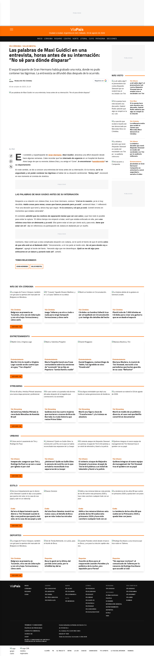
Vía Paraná (90, 606)
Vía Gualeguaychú (92, 612)
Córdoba (48, 39)
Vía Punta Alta (50, 600)
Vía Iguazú (89, 594)
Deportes (109, 610)
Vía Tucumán (69, 591)
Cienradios (93, 651)
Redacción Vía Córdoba (23, 80)
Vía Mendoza (69, 601)
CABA (26, 594)
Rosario (58, 39)
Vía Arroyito (49, 591)
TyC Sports (104, 651)
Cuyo (91, 39)
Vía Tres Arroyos (51, 597)
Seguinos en (99, 81)
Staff (27, 637)
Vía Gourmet (130, 594)
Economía (109, 601)
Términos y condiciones (33, 625)
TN (53, 651)
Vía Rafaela (90, 603)
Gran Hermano (54, 155)
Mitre (70, 651)
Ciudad (83, 651)
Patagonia (100, 39)
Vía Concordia (91, 609)
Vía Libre (129, 597)
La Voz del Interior (118, 651)
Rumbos (129, 600)
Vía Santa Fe (90, 600)
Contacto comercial (32, 631)
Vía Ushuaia (110, 588)
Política (109, 598)
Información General (114, 604)
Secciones (112, 39)
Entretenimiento (112, 607)
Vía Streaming (131, 591)
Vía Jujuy (68, 588)
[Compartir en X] (11, 166)
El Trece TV (61, 651)
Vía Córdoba (15, 46)
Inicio (39, 39)
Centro (67, 39)
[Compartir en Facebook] (11, 156)
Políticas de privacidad (33, 628)
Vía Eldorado (91, 591)
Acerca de (29, 634)
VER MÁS (15, 327)
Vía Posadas (90, 588)
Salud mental (29, 46)
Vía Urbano (130, 588)
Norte (76, 39)
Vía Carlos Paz (50, 588)
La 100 (76, 651)
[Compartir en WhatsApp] (11, 161)
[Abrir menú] (29, 29)
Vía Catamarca (70, 594)
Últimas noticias (112, 595)
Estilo (108, 613)
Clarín (47, 651)
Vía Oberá (89, 597)
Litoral (83, 39)
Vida (107, 615)
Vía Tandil (48, 594)
